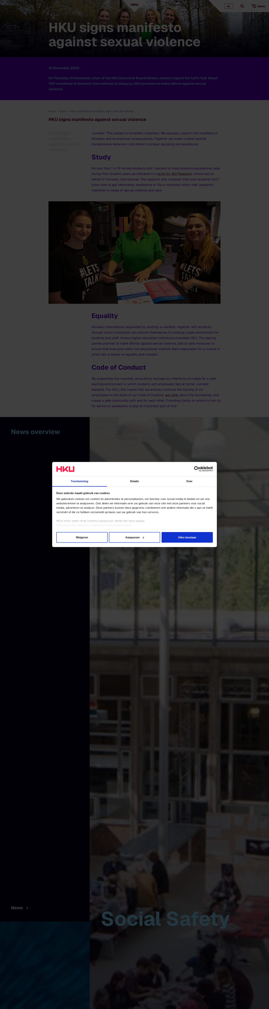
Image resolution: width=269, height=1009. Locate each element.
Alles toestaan (187, 537)
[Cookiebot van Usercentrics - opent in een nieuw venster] (197, 469)
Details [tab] (134, 481)
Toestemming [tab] (79, 481)
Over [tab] (189, 481)
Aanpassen (132, 537)
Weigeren (82, 537)
